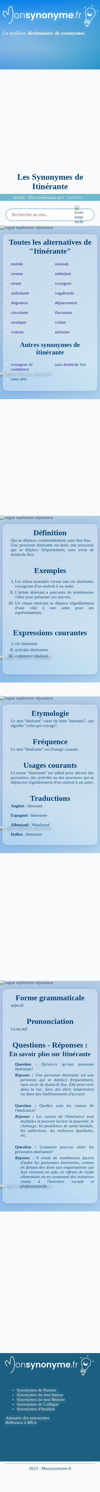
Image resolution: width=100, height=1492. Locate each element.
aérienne (62, 332)
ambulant (63, 273)
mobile (17, 264)
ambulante (20, 293)
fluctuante (63, 312)
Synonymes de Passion (36, 1390)
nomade (62, 264)
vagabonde (64, 293)
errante (17, 273)
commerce (20, 369)
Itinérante (75, 197)
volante (17, 332)
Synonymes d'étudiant (36, 1409)
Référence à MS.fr (21, 1422)
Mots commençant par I (46, 197)
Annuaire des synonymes (27, 1418)
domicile (71, 364)
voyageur (63, 283)
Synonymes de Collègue (38, 1404)
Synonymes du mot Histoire (41, 1399)
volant (60, 322)
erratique (18, 322)
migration (19, 303)
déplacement (66, 303)
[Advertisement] (50, 119)
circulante (19, 312)
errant (16, 283)
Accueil (18, 197)
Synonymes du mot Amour (40, 1395)
